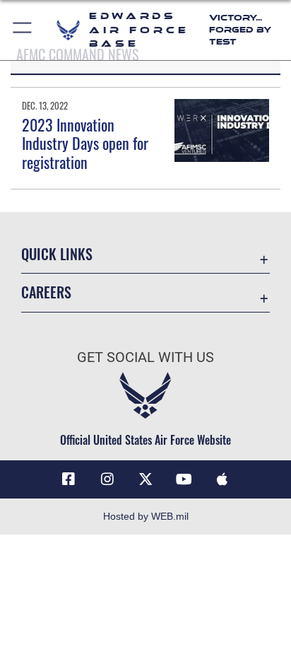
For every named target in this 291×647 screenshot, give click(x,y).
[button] (23, 30)
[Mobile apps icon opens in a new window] (222, 479)
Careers (46, 292)
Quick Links (57, 254)
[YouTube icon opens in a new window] (183, 479)
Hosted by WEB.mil (146, 516)
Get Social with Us (145, 357)
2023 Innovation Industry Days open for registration (85, 143)
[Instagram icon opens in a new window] (107, 479)
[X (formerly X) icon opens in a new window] (145, 479)
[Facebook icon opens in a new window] (68, 479)
